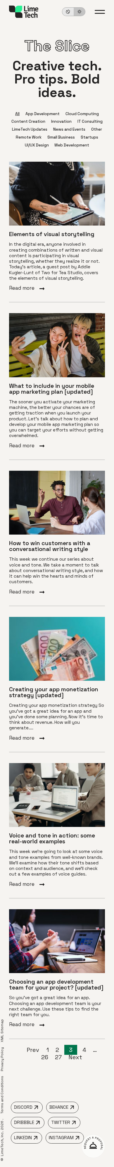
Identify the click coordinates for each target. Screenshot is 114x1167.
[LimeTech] (23, 12)
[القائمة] (100, 12)
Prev (34, 1050)
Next (75, 1057)
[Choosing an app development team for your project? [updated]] (57, 968)
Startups (89, 137)
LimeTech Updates (29, 129)
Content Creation (28, 121)
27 (58, 1057)
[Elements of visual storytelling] (57, 226)
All (17, 113)
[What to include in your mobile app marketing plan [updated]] (57, 380)
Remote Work (29, 137)
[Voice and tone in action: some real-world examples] (57, 825)
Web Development (71, 145)
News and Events (69, 129)
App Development (42, 113)
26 (44, 1057)
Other (96, 129)
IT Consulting (90, 121)
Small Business (61, 137)
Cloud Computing (82, 113)
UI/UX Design (37, 145)
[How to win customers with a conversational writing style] (57, 533)
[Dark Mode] (73, 11)
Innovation (61, 121)
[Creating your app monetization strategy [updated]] (57, 679)
